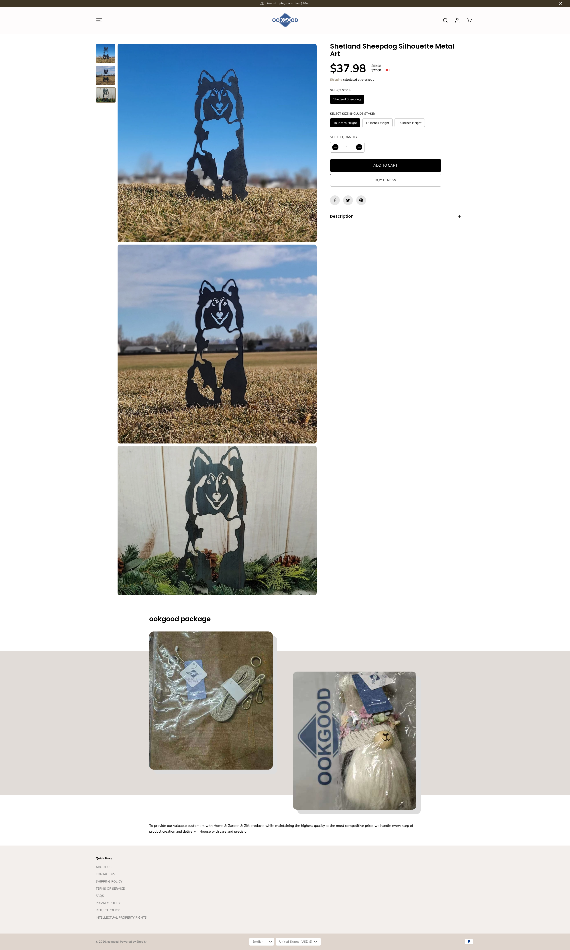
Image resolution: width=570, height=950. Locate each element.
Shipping (336, 80)
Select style (340, 90)
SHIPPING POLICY (109, 881)
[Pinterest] (361, 200)
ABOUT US (104, 867)
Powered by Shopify (133, 942)
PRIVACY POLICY (108, 903)
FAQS (100, 896)
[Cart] (469, 20)
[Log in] (457, 20)
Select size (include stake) (352, 114)
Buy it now (385, 180)
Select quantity (343, 137)
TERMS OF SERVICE (110, 889)
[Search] (445, 20)
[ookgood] (285, 20)
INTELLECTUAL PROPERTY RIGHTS (121, 917)
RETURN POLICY (108, 910)
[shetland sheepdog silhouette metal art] (217, 143)
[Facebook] (335, 200)
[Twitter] (348, 200)
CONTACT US (105, 874)
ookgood (113, 942)
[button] (99, 20)
